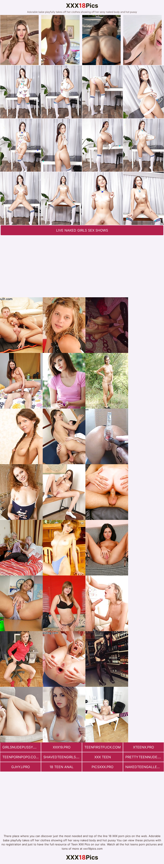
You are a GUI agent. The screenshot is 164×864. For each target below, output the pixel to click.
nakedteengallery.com (144, 767)
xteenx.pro (143, 747)
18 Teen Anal (61, 767)
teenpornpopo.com (20, 757)
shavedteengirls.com (62, 757)
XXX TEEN (102, 757)
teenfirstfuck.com (102, 747)
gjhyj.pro (20, 767)
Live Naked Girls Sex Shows (82, 230)
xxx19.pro (61, 747)
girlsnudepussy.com (21, 747)
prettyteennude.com (144, 757)
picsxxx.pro (102, 767)
